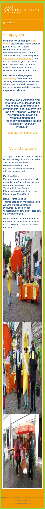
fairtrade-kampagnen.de (22, 132)
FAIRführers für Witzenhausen (18, 58)
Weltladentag (9, 78)
